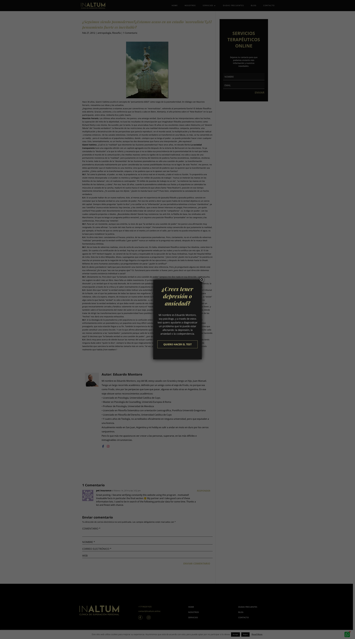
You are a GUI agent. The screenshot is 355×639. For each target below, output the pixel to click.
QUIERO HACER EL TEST (177, 344)
